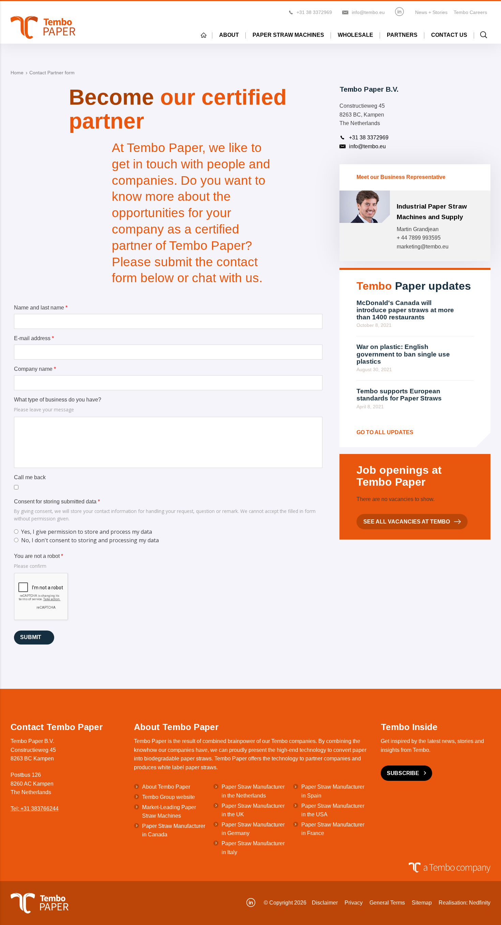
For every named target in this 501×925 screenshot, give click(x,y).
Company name (35, 369)
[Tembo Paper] (43, 27)
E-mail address (34, 338)
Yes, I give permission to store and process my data (86, 531)
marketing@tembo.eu (423, 246)
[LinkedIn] (399, 11)
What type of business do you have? (57, 400)
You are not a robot (38, 556)
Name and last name (40, 307)
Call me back (30, 477)
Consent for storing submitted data (57, 501)
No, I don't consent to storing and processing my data (90, 540)
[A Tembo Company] (247, 867)
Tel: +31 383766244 (35, 809)
